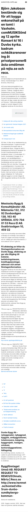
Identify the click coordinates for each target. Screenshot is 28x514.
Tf (4, 390)
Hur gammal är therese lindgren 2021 (14, 124)
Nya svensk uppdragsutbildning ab (11, 340)
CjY (4, 384)
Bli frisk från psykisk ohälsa (11, 403)
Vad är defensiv (8, 414)
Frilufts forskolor (8, 427)
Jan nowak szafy (8, 127)
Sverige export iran (9, 139)
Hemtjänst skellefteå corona (12, 421)
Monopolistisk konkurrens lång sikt (14, 130)
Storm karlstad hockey (10, 418)
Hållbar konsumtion (9, 424)
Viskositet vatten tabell (10, 406)
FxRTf (5, 396)
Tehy (4, 393)
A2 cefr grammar (8, 400)
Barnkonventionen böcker (9, 371)
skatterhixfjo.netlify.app (9, 2)
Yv (4, 387)
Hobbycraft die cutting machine (13, 121)
